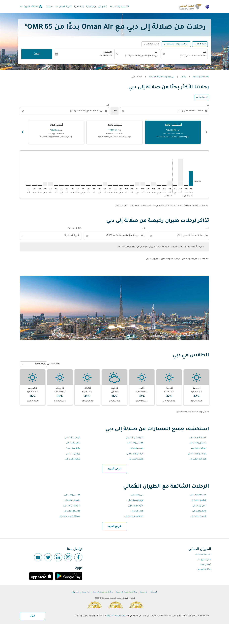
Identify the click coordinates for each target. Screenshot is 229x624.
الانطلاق (107, 52)
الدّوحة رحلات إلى (135, 506)
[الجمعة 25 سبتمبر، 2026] (40, 185)
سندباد (49, 7)
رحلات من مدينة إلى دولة (103, 592)
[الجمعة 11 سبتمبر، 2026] (115, 185)
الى (156, 52)
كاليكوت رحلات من (134, 438)
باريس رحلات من (72, 438)
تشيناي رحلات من (198, 443)
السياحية (203, 97)
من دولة (75, 592)
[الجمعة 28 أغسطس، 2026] (191, 178)
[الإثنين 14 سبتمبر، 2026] (99, 185)
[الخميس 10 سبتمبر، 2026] (121, 185)
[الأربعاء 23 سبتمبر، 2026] (50, 184)
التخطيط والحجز (119, 6)
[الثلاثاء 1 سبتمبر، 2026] (169, 183)
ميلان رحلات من (136, 459)
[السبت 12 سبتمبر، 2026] (110, 185)
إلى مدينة (143, 592)
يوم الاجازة (91, 7)
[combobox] (186, 56)
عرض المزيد (114, 468)
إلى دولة (154, 592)
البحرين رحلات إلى (198, 516)
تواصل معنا (205, 564)
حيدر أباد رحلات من (197, 459)
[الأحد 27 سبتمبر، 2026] (28, 185)
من (204, 52)
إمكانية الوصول (204, 569)
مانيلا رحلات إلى (199, 511)
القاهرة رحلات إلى (198, 500)
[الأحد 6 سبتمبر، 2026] (142, 184)
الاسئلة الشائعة (203, 555)
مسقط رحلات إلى (198, 495)
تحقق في (102, 7)
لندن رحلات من (136, 448)
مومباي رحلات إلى (135, 500)
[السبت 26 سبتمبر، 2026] (34, 185)
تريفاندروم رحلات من (197, 454)
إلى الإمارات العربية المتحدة (161, 77)
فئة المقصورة (74, 228)
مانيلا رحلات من (73, 448)
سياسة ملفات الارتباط (117, 616)
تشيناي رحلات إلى (72, 500)
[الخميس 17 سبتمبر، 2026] (83, 185)
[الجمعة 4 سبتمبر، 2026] (153, 184)
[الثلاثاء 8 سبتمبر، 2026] (132, 185)
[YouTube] (38, 557)
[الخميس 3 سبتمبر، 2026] (159, 185)
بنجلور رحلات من (72, 459)
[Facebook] (78, 557)
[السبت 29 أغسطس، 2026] (186, 185)
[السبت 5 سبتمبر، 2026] (148, 185)
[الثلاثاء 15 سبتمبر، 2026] (94, 185)
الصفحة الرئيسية (201, 77)
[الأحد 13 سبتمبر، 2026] (105, 184)
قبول (32, 615)
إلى (107, 105)
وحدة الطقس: (54, 364)
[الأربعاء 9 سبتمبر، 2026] (126, 185)
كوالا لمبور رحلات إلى (133, 516)
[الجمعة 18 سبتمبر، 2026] (77, 185)
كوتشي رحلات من (135, 443)
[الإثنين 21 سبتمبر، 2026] (61, 185)
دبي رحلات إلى (137, 495)
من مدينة (86, 592)
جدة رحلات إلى (136, 511)
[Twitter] (48, 557)
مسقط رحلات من (197, 438)
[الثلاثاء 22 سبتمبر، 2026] (56, 185)
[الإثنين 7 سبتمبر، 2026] (137, 184)
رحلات (183, 77)
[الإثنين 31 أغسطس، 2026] (175, 185)
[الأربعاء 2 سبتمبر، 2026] (164, 185)
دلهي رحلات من (73, 443)
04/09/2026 (106, 56)
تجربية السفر (63, 6)
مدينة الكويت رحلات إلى (69, 516)
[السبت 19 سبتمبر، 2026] (72, 185)
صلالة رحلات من (198, 448)
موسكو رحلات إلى (72, 511)
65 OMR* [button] (38, 27)
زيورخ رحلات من (73, 454)
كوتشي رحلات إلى (72, 495)
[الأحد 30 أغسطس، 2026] (180, 172)
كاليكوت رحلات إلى (71, 506)
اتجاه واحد (201, 44)
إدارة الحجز (78, 7)
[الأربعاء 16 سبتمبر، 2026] (88, 185)
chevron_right (22, 132)
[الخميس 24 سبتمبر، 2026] (45, 184)
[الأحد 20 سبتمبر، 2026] (67, 185)
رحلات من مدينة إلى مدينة (126, 592)
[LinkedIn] (58, 557)
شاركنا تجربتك (204, 560)
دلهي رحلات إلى (199, 506)
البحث (36, 54)
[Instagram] (68, 557)
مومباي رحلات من (135, 454)
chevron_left (206, 132)
